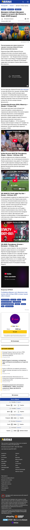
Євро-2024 (18, 9)
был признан (25, 89)
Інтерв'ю (3, 455)
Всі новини (15, 395)
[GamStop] (8, 520)
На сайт (15, 331)
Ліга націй (3, 465)
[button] (23, 2)
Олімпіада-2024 (5, 467)
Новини (4, 9)
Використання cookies (6, 480)
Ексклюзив (4, 457)
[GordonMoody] (19, 516)
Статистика (18, 463)
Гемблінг (17, 467)
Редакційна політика (6, 484)
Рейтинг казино (19, 471)
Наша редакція (4, 488)
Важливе (17, 457)
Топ (16, 455)
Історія (17, 461)
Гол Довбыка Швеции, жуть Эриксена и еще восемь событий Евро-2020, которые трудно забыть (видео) (14, 294)
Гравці (2, 469)
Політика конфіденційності (7, 478)
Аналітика (10, 9)
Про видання (4, 476)
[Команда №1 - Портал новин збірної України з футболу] (5, 2)
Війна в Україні (18, 459)
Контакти (3, 490)
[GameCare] (15, 523)
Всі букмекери (15, 341)
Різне (16, 465)
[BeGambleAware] (20, 520)
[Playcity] (10, 517)
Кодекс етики (4, 486)
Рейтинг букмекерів (20, 469)
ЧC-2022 (3, 463)
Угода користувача (5, 482)
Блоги (2, 459)
